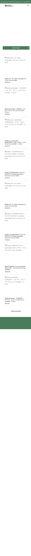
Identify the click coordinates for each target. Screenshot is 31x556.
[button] (15, 311)
